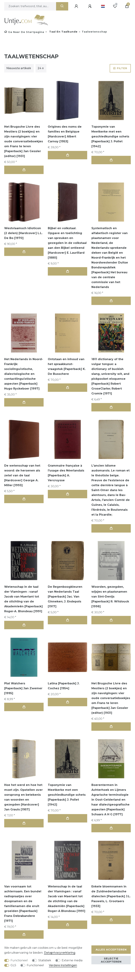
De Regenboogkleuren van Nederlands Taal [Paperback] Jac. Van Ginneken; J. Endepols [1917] (65, 596)
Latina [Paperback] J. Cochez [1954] (63, 686)
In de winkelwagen (24, 170)
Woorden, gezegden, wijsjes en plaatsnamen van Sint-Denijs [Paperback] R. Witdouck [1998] (110, 596)
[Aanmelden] (76, 6)
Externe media (72, 960)
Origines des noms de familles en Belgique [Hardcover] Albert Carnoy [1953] (65, 134)
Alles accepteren (111, 949)
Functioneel (19, 960)
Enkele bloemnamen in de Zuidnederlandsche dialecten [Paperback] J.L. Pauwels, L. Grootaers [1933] (111, 896)
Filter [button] (122, 68)
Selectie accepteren (111, 960)
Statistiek (44, 960)
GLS (13, 965)
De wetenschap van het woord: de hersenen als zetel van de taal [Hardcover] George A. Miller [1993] (22, 475)
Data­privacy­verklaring (59, 952)
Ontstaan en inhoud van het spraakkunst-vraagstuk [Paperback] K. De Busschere (67, 366)
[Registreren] (90, 6)
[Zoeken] (62, 6)
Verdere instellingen (63, 965)
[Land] (103, 6)
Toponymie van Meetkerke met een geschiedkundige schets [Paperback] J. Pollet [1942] (110, 136)
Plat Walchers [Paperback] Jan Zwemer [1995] (23, 688)
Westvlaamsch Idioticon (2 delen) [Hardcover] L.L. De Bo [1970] (23, 233)
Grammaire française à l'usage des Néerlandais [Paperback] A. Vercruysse (66, 473)
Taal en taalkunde (63, 31)
